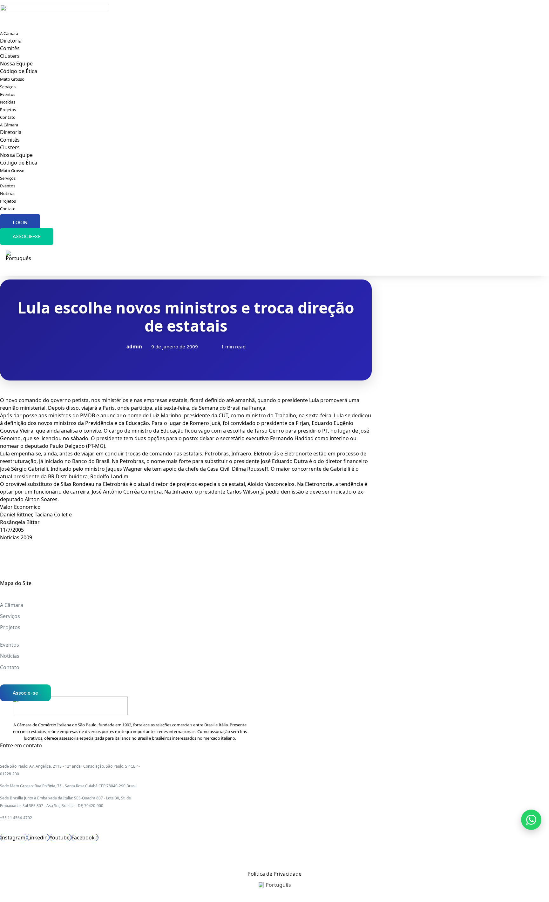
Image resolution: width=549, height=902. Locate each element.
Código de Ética (18, 71)
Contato (8, 117)
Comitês (10, 48)
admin (134, 346)
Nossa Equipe (16, 63)
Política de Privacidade (274, 873)
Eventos (7, 94)
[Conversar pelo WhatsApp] (531, 820)
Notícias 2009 (16, 537)
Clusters (10, 55)
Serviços (8, 87)
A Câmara (9, 33)
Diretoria (11, 40)
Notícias (7, 102)
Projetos (8, 109)
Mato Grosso (12, 79)
